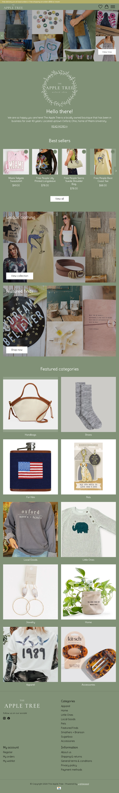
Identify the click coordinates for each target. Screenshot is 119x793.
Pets (88, 497)
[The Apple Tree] (13, 6)
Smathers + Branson (72, 732)
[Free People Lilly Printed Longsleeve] (45, 162)
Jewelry (30, 622)
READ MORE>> (59, 126)
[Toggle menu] (113, 7)
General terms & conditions (76, 760)
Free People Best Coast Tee (103, 179)
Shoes (88, 434)
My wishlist (9, 760)
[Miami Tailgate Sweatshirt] (16, 162)
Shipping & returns (71, 756)
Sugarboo (67, 736)
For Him (30, 497)
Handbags (30, 434)
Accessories (88, 684)
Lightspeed (83, 784)
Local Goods (30, 559)
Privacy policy (69, 765)
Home (88, 622)
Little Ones (88, 559)
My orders (9, 756)
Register (8, 752)
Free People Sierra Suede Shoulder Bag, (74, 180)
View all (59, 198)
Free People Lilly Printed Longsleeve (45, 179)
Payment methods (71, 769)
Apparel (30, 684)
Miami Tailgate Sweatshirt (16, 179)
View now (107, 52)
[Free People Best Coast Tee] (103, 162)
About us (66, 752)
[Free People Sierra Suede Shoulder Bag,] (74, 162)
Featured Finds (69, 727)
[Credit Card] (59, 788)
